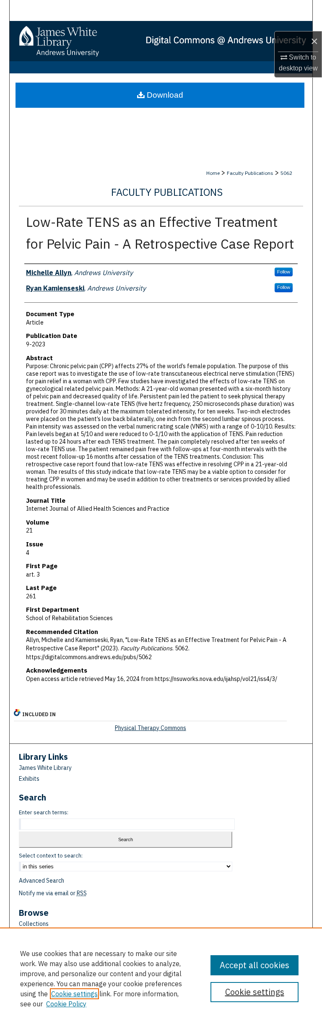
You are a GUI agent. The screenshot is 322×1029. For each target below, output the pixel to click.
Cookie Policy (66, 1004)
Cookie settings (74, 994)
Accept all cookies (254, 965)
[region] (161, 978)
